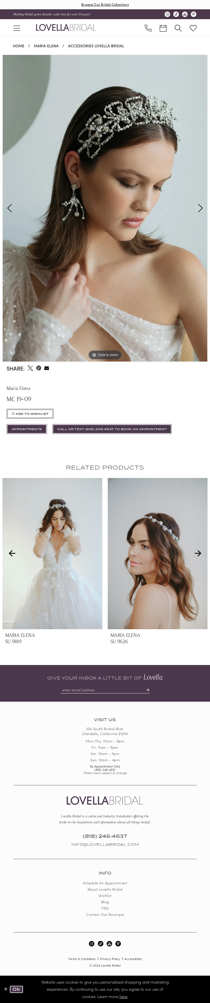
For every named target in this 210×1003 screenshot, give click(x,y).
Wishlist (105, 895)
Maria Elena (46, 45)
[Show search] (178, 27)
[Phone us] (148, 27)
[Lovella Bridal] (66, 27)
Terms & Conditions (81, 959)
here (123, 996)
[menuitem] (16, 27)
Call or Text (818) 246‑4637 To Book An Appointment (112, 429)
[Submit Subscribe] (145, 689)
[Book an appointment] (163, 27)
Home (18, 45)
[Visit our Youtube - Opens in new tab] (185, 14)
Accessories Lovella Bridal (96, 45)
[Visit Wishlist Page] (193, 27)
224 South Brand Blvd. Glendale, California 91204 (105, 731)
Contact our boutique (105, 914)
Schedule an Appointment (105, 882)
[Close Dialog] (6, 989)
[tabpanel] (105, 208)
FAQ (105, 908)
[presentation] (52, 553)
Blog (105, 901)
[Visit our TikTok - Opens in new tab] (176, 14)
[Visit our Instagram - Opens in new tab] (167, 14)
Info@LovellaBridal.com (105, 844)
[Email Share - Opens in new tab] (46, 368)
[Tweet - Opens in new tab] (30, 368)
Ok (16, 989)
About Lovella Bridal (105, 889)
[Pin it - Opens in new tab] (38, 368)
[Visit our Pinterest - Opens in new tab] (194, 14)
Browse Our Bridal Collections (105, 4)
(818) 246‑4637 (105, 769)
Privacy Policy (110, 959)
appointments (27, 429)
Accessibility (133, 959)
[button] (16, 27)
